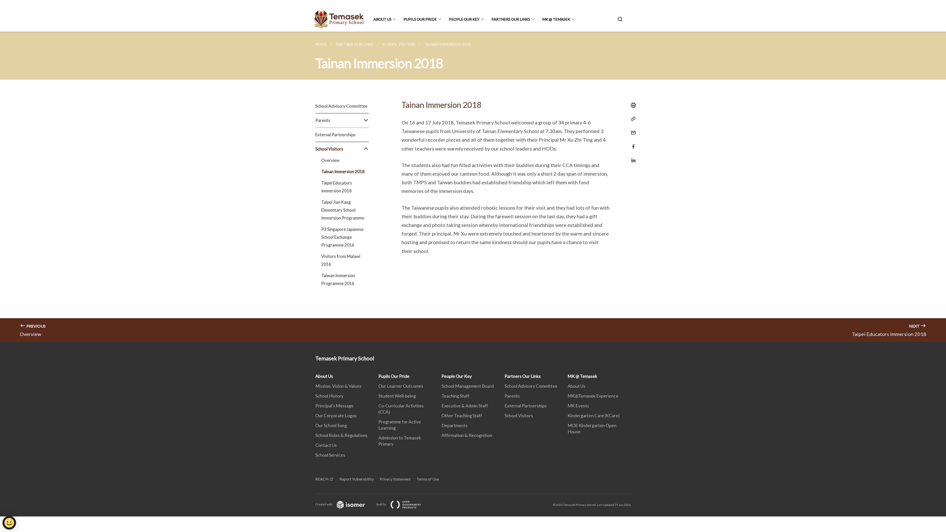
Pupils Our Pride (420, 19)
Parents (512, 396)
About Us (382, 19)
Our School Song (331, 425)
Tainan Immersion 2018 (343, 171)
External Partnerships (335, 134)
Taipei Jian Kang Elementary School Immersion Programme (342, 210)
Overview (330, 160)
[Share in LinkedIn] (632, 157)
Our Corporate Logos (335, 415)
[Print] (632, 105)
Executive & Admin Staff (464, 405)
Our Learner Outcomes (400, 386)
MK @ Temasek (556, 19)
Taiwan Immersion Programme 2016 (338, 279)
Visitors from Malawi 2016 (340, 260)
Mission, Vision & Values (338, 386)
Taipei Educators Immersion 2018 (336, 186)
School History (329, 396)
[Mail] (632, 129)
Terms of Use (428, 479)
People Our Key (464, 19)
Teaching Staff (455, 396)
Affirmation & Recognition (466, 435)
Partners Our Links (510, 19)
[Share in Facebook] (632, 143)
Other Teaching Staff (461, 415)
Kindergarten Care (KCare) (594, 415)
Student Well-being (397, 396)
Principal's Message (334, 405)
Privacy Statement (395, 479)
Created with (324, 504)
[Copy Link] (632, 119)
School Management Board (467, 386)
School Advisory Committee (341, 106)
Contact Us (326, 445)
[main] (473, 187)
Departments (454, 425)
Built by (381, 504)
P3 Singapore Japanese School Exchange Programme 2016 (342, 237)
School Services (330, 455)
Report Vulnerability (356, 479)
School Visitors (519, 415)
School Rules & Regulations (341, 435)
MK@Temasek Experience (593, 396)
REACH (322, 479)
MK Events (578, 405)
